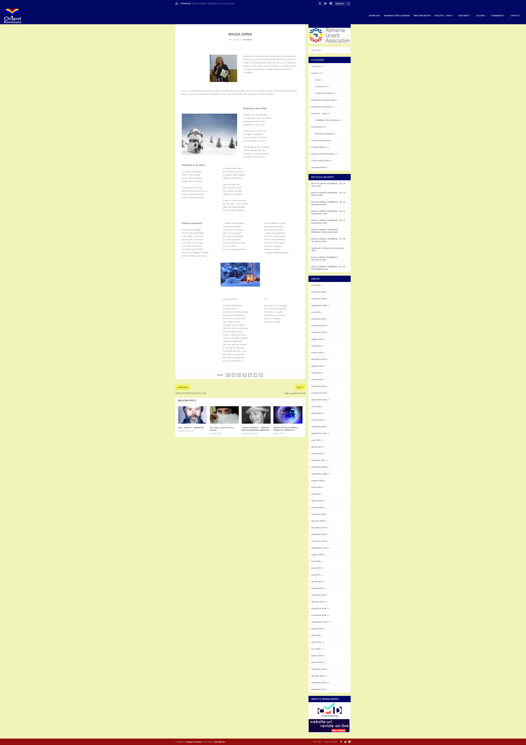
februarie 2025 (318, 319)
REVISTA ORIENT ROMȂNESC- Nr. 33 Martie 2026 (328, 193)
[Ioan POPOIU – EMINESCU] (192, 415)
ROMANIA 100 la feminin (327, 120)
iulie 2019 (315, 561)
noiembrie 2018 (318, 608)
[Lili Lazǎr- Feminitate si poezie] (224, 415)
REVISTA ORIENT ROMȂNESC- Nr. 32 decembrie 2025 (328, 203)
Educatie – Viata (443, 16)
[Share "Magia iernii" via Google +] (239, 375)
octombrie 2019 (318, 541)
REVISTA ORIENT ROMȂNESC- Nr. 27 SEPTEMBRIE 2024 (328, 267)
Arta (317, 79)
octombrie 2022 (318, 393)
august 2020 (317, 480)
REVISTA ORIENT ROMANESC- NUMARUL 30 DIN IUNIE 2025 (325, 230)
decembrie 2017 (318, 682)
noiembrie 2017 (318, 689)
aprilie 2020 (316, 500)
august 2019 (317, 554)
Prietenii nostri (422, 16)
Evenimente (497, 16)
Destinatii (463, 16)
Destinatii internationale (323, 100)
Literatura (247, 39)
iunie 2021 (316, 440)
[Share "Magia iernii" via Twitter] (233, 375)
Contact (515, 16)
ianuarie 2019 (317, 601)
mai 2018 (315, 649)
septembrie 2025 (319, 305)
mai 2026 (315, 285)
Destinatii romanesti (321, 106)
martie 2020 (317, 507)
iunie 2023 (316, 372)
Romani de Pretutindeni (322, 153)
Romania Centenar (324, 133)
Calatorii (315, 66)
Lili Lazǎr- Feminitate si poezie (222, 428)
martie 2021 (317, 453)
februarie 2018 (318, 669)
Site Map (317, 741)
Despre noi (374, 16)
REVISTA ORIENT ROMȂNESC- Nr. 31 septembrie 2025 (328, 212)
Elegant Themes (194, 742)
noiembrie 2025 (318, 298)
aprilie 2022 (316, 413)
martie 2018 (317, 662)
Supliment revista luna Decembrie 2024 (327, 249)
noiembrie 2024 (318, 325)
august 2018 (317, 628)
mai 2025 (315, 312)
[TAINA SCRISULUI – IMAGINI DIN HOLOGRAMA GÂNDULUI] (256, 415)
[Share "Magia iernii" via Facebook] (228, 375)
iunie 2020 (316, 487)
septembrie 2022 (319, 399)
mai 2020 (315, 494)
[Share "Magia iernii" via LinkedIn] (250, 375)
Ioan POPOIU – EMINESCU (191, 427)
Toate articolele (330, 741)
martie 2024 (317, 352)
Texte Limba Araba (320, 160)
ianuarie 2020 (317, 521)
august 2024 (317, 339)
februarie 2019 (318, 595)
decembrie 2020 (318, 467)
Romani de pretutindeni (397, 16)
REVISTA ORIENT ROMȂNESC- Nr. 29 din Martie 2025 (328, 240)
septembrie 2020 (319, 473)
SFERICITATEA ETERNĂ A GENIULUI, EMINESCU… (285, 428)
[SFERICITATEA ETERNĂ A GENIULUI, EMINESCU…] (287, 415)
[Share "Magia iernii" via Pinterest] (244, 375)
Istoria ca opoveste (320, 140)
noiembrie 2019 (318, 534)
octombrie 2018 (318, 615)
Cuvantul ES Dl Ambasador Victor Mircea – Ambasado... (216, 3)
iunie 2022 (316, 406)
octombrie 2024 (318, 332)
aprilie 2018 (316, 655)
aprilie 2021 (316, 447)
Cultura (480, 16)
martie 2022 (317, 420)
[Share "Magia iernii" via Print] (261, 375)
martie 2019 (317, 588)
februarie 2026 (318, 292)
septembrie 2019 (319, 548)
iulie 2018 (315, 635)
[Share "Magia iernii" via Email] (255, 375)
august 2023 (317, 366)
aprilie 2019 (316, 581)
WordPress (220, 742)
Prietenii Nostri (318, 147)
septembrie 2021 (319, 433)
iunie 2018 (316, 642)
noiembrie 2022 (318, 386)
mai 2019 (315, 574)
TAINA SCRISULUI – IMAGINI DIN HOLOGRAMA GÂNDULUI (256, 428)
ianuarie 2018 (317, 676)
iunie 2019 (316, 568)
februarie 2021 (318, 460)
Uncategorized (318, 167)
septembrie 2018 (319, 622)
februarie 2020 (318, 514)
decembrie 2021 (318, 426)
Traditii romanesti (324, 93)
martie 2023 (317, 379)
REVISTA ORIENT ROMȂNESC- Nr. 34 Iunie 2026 (328, 184)
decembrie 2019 (318, 527)
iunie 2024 (316, 346)
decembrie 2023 (318, 359)
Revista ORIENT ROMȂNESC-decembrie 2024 (324, 258)
